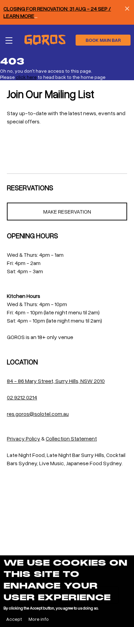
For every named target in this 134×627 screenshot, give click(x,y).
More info (39, 619)
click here (26, 77)
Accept (14, 619)
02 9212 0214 (22, 397)
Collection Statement (71, 438)
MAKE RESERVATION (67, 211)
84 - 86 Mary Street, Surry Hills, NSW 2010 (56, 380)
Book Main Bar (103, 40)
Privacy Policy (23, 438)
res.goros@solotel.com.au (38, 413)
